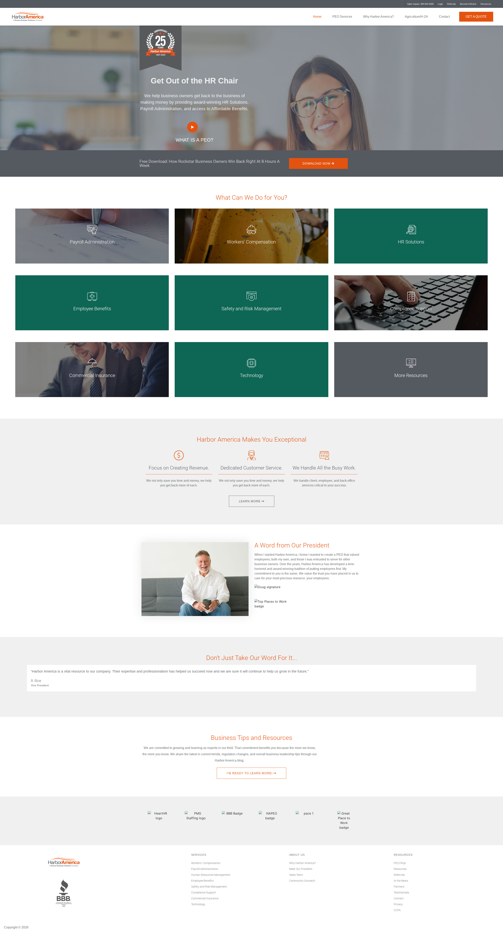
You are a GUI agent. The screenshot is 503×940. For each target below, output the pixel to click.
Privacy (398, 904)
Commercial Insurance (204, 898)
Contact (444, 16)
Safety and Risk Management (209, 886)
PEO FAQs (400, 863)
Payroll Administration (204, 868)
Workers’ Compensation (205, 863)
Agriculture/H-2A (416, 16)
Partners (399, 886)
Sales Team (296, 874)
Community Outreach (302, 880)
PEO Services (342, 16)
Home (317, 16)
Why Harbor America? (378, 16)
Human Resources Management (210, 874)
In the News (401, 880)
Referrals (451, 4)
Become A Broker (468, 4)
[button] (192, 127)
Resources (486, 4)
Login (440, 4)
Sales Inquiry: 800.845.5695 (420, 4)
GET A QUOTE (476, 16)
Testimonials (401, 892)
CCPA (397, 910)
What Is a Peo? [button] (194, 140)
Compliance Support (203, 892)
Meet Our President (300, 868)
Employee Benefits (202, 880)
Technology (198, 904)
